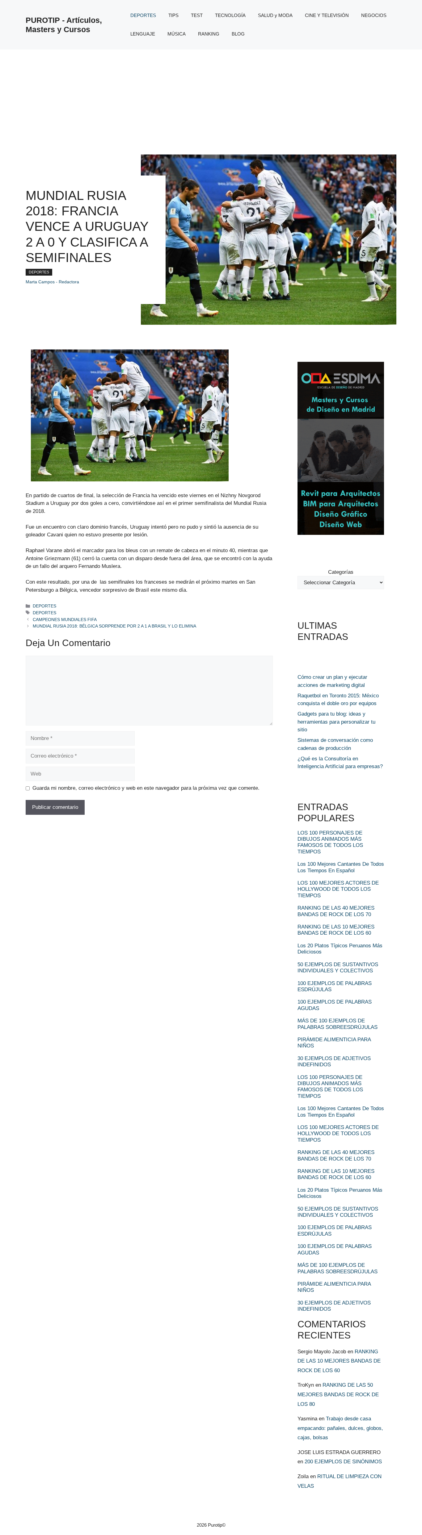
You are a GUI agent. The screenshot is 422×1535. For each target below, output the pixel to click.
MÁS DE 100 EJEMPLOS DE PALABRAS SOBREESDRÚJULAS (338, 1024)
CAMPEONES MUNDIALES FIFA (65, 619)
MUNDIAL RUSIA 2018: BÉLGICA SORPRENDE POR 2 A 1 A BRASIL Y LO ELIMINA (114, 626)
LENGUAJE (142, 33)
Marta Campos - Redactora (52, 281)
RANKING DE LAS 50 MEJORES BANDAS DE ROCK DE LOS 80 (338, 1394)
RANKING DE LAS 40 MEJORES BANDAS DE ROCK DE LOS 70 (336, 911)
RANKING (208, 33)
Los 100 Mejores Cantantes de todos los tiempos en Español (341, 867)
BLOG (238, 33)
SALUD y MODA (275, 15)
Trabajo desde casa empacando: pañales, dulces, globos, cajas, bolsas (340, 1428)
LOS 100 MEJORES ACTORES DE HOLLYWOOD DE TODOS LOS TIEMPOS (338, 889)
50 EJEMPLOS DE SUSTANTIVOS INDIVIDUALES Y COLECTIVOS (338, 968)
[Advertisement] (211, 96)
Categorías (340, 572)
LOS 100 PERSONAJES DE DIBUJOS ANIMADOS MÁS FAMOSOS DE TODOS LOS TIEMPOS (330, 842)
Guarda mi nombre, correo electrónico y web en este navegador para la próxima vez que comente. (146, 788)
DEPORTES (143, 15)
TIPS (173, 15)
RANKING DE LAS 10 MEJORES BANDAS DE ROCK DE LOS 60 (336, 930)
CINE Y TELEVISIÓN (327, 15)
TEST (197, 15)
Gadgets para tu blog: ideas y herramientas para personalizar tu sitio (336, 722)
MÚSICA (176, 33)
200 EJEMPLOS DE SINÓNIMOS (343, 1462)
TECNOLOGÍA (230, 15)
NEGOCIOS (373, 15)
